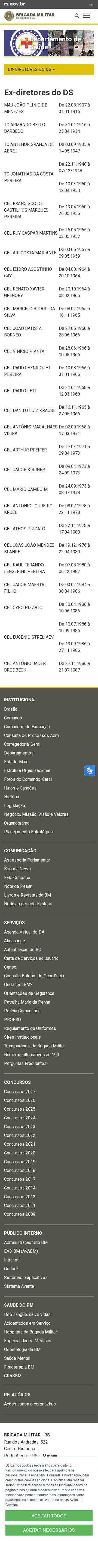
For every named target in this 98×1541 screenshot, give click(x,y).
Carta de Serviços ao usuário (31, 958)
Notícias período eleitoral (28, 903)
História (11, 796)
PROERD (12, 1019)
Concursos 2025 (19, 1109)
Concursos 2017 (19, 1179)
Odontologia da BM (22, 1349)
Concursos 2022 (19, 1135)
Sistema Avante (19, 1286)
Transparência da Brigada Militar (34, 1046)
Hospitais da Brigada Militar (30, 1332)
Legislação (14, 805)
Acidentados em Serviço (27, 1323)
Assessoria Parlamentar (27, 860)
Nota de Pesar (18, 886)
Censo (10, 967)
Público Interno (23, 1233)
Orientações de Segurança (29, 993)
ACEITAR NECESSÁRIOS (49, 1530)
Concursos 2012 (19, 1196)
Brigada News (17, 868)
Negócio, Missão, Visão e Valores (36, 814)
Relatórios (17, 1394)
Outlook (11, 1268)
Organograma (16, 823)
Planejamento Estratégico (28, 831)
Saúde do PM (18, 1305)
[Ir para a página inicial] (29, 16)
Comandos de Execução (27, 726)
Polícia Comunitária (22, 1010)
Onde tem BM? (18, 984)
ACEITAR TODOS (49, 1516)
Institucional (20, 699)
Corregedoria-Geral (22, 744)
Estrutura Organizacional (27, 770)
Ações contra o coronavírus (30, 1404)
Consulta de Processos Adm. (32, 735)
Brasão (10, 709)
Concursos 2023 (19, 1126)
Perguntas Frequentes (25, 1063)
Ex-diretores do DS (30, 69)
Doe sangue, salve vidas (27, 1314)
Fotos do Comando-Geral (28, 779)
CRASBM (13, 1375)
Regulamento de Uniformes (30, 1028)
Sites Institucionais (22, 1037)
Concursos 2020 (19, 1153)
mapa (51, 1456)
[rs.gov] (14, 4)
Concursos (17, 1082)
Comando (13, 718)
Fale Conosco (17, 877)
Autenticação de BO (22, 949)
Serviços (14, 922)
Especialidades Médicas (27, 1340)
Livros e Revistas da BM (27, 895)
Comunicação (20, 850)
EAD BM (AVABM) (21, 1251)
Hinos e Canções (20, 788)
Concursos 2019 (19, 1161)
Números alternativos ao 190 (31, 1054)
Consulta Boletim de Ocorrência (34, 975)
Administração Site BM (26, 1242)
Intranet (11, 1260)
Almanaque (14, 940)
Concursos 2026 (19, 1100)
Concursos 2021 (19, 1144)
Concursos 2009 (19, 1214)
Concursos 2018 (19, 1170)
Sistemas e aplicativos (26, 1277)
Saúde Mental (17, 1358)
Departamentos (18, 753)
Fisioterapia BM (19, 1367)
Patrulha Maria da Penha (27, 1002)
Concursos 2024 (19, 1118)
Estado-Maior (17, 761)
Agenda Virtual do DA (24, 932)
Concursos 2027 (19, 1091)
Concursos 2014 (19, 1188)
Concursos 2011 (19, 1205)
